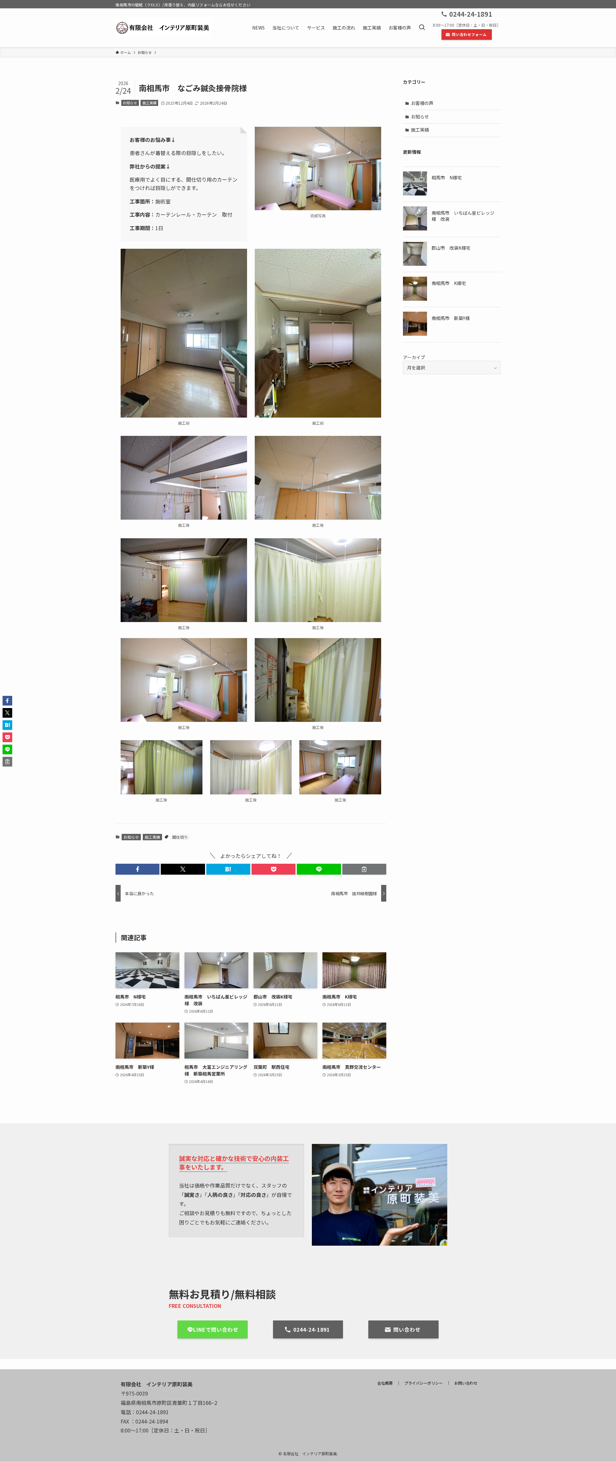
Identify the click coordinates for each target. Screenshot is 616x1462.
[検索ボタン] (422, 27)
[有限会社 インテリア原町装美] (164, 27)
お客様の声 (422, 103)
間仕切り (180, 837)
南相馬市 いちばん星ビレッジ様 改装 (463, 216)
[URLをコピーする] (364, 869)
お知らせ (130, 102)
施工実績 (149, 102)
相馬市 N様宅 (447, 177)
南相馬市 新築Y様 (451, 318)
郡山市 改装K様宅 (451, 248)
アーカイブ (414, 357)
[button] (137, 869)
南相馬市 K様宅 (449, 283)
